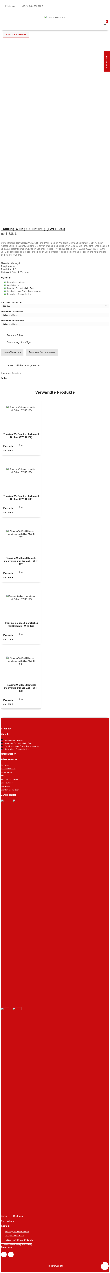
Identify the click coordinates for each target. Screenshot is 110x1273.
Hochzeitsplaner (8, 769)
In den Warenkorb (12, 352)
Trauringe (16, 373)
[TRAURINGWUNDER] (55, 17)
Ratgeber (5, 765)
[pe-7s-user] (100, 25)
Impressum (6, 786)
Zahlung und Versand (10, 779)
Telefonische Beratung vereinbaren (17, 1245)
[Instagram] (11, 1254)
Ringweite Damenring (12, 311)
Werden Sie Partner (10, 790)
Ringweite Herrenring (12, 320)
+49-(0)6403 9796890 (14, 1236)
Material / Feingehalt (12, 302)
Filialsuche (10, 6)
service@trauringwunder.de (17, 1231)
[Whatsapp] (18, 378)
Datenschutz (6, 772)
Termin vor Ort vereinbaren (42, 352)
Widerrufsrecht (7, 783)
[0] (105, 23)
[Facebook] (13, 378)
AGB (3, 776)
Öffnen (3, 14)
